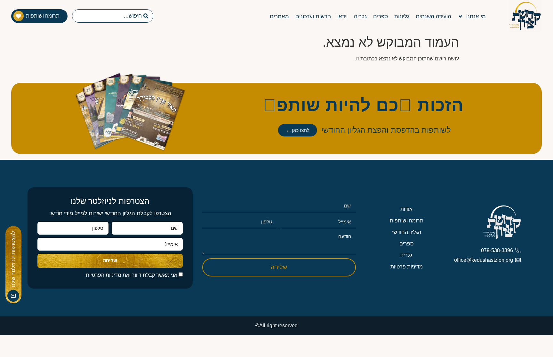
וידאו (342, 16)
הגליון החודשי (406, 232)
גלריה (360, 16)
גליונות (401, 16)
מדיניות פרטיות (406, 266)
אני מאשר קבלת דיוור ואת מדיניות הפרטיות (131, 275)
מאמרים (279, 16)
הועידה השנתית (433, 16)
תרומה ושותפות (406, 220)
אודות (406, 209)
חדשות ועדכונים (313, 16)
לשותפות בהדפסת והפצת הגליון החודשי (386, 130)
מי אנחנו (476, 16)
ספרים (380, 16)
